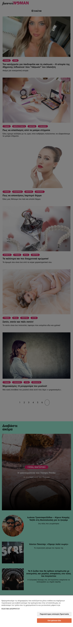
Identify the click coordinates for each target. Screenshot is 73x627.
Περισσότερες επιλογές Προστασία (54, 614)
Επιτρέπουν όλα (54, 621)
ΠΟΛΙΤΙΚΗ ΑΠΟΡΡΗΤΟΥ (10, 609)
